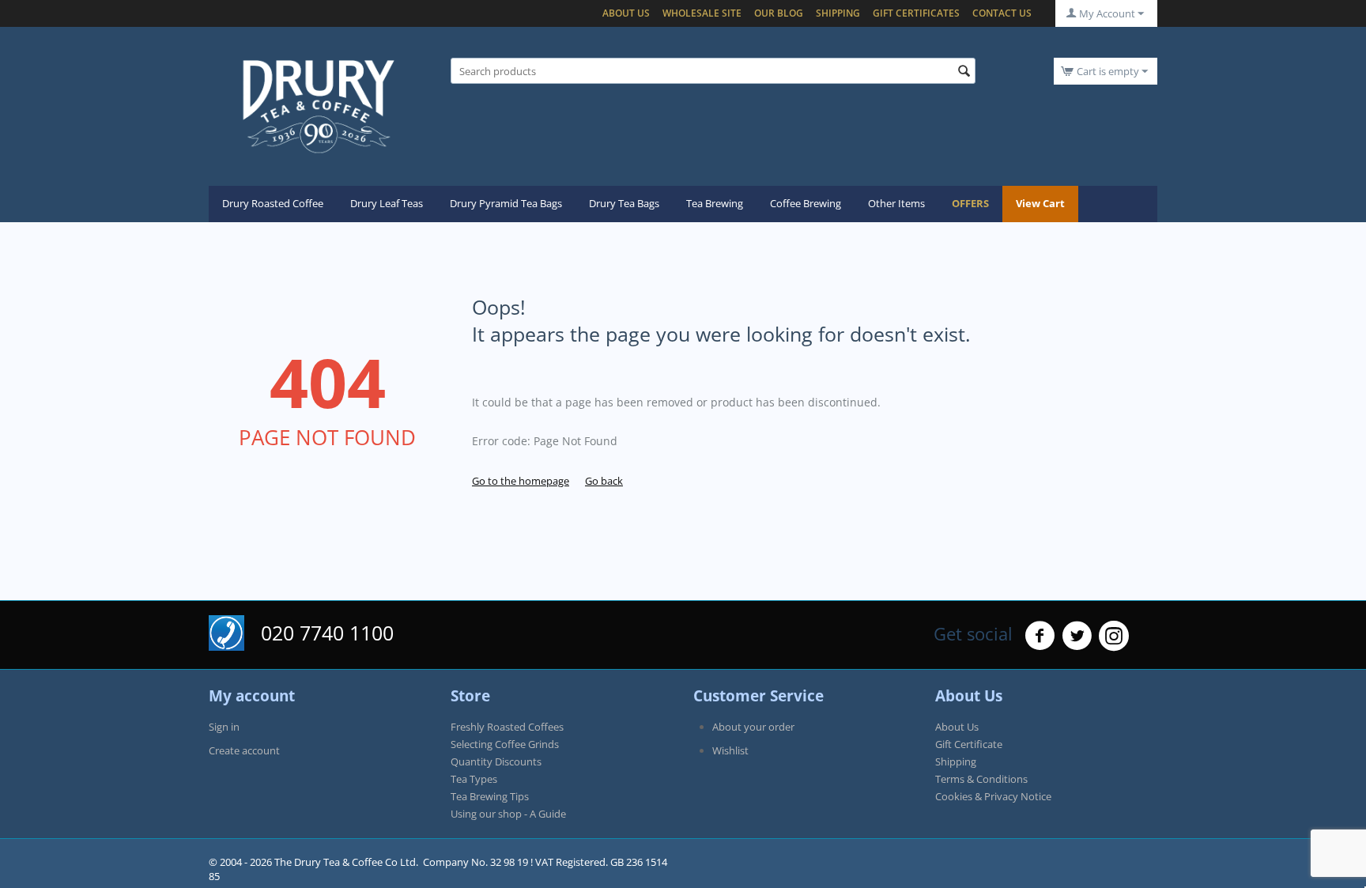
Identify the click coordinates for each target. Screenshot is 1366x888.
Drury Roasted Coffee (272, 203)
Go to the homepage (520, 481)
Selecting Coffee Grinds (505, 744)
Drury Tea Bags (624, 203)
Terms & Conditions (981, 779)
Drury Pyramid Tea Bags (506, 203)
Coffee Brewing (805, 203)
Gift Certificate (968, 744)
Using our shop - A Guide (508, 814)
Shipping (838, 13)
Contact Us (1002, 13)
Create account (244, 750)
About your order (753, 727)
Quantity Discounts (496, 761)
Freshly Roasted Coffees (507, 727)
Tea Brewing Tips (490, 796)
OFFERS (970, 203)
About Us (626, 13)
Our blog (778, 13)
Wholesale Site (701, 13)
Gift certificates (916, 13)
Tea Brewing (714, 203)
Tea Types (474, 779)
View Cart (1040, 203)
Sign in (224, 727)
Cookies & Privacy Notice (993, 796)
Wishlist (730, 750)
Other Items (896, 203)
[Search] (964, 72)
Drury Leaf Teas (386, 203)
